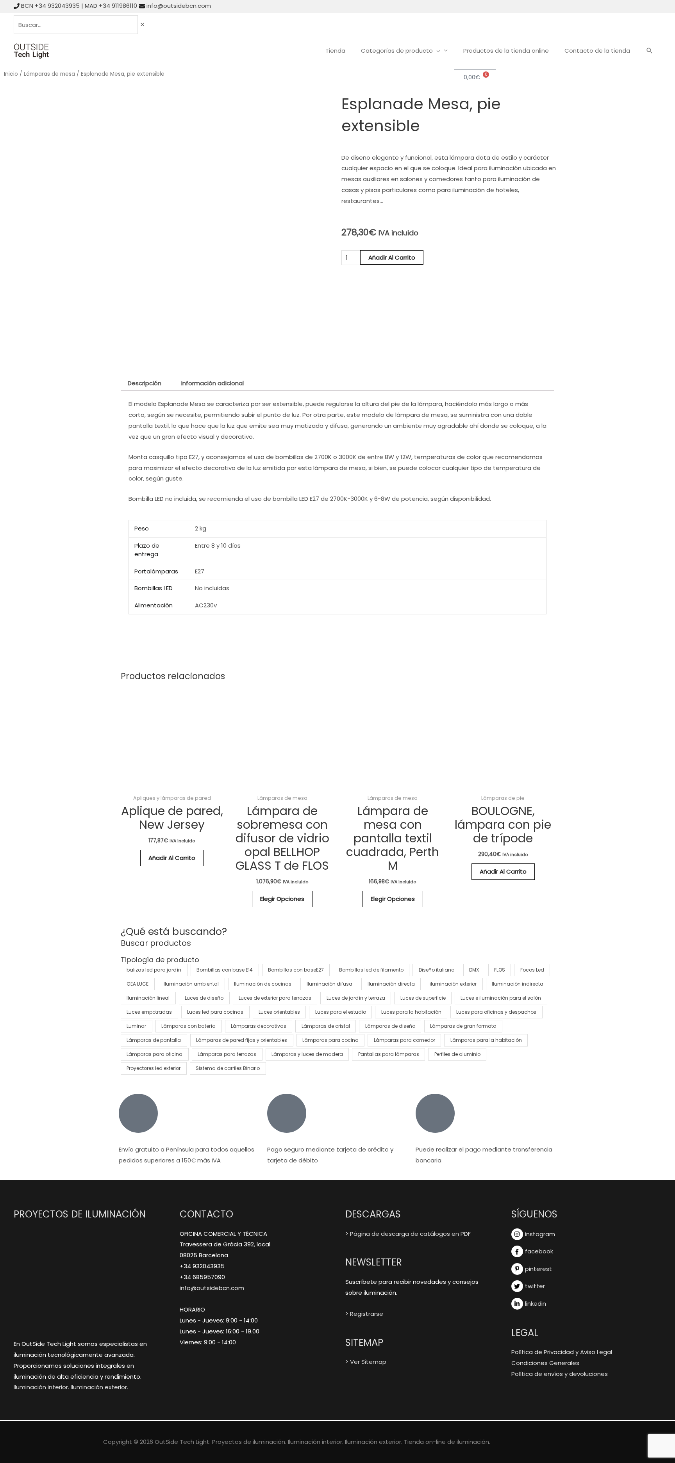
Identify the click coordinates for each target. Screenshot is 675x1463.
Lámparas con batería (188, 1026)
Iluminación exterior (99, 1387)
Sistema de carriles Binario (228, 1068)
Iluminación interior (41, 1387)
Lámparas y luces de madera (307, 1054)
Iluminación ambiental (191, 984)
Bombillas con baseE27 (296, 969)
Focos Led (532, 969)
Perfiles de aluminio (457, 1054)
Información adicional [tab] (212, 383)
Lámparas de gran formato (463, 1026)
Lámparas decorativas (258, 1026)
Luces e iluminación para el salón (501, 998)
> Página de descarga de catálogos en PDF (408, 1234)
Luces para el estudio (340, 1012)
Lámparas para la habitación (486, 1040)
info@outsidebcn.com (178, 6)
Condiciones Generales (545, 1363)
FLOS (499, 969)
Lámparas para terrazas (227, 1054)
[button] (650, 51)
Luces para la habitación (411, 1012)
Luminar (136, 1026)
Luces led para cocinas (215, 1012)
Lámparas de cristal (326, 1026)
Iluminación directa (391, 984)
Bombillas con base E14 (224, 969)
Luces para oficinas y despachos (496, 1012)
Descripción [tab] (144, 383)
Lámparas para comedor (404, 1040)
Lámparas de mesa (49, 74)
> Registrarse (364, 1314)
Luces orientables (279, 1012)
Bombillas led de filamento (371, 969)
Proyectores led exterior (153, 1068)
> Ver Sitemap (365, 1362)
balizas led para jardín (154, 969)
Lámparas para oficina (154, 1054)
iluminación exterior (453, 984)
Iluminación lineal (148, 998)
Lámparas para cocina (330, 1040)
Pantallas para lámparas (388, 1054)
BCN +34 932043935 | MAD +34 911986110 (79, 6)
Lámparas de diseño (390, 1026)
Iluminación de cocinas (262, 984)
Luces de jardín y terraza (356, 998)
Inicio (11, 74)
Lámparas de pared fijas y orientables (241, 1040)
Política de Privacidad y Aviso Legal (561, 1352)
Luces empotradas (149, 1012)
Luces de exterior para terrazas (275, 998)
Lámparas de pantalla (154, 1040)
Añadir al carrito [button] (171, 858)
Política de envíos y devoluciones (559, 1374)
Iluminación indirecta (517, 984)
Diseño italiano (436, 969)
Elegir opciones (282, 899)
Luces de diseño (204, 998)
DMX (474, 969)
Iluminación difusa (329, 984)
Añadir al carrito (391, 257)
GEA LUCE (137, 984)
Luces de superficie (423, 998)
